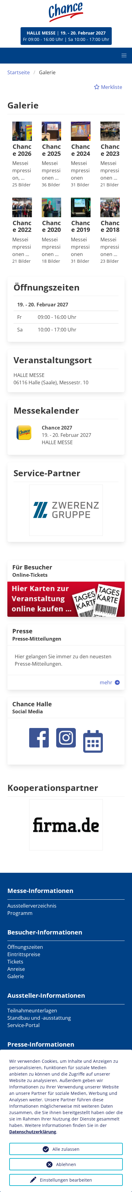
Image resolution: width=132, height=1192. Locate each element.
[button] (124, 56)
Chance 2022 (22, 226)
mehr (107, 682)
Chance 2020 (51, 226)
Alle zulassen (66, 1149)
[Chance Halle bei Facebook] (39, 737)
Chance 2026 (22, 150)
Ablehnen (66, 1164)
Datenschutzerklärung (32, 1132)
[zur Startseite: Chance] (66, 12)
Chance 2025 (51, 150)
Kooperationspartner (52, 787)
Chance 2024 (80, 150)
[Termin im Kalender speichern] (93, 740)
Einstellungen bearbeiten (66, 1180)
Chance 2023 (110, 150)
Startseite (18, 72)
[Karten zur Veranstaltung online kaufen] (66, 598)
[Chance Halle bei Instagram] (66, 737)
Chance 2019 (80, 226)
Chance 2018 (110, 226)
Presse (22, 631)
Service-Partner (47, 473)
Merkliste (111, 87)
